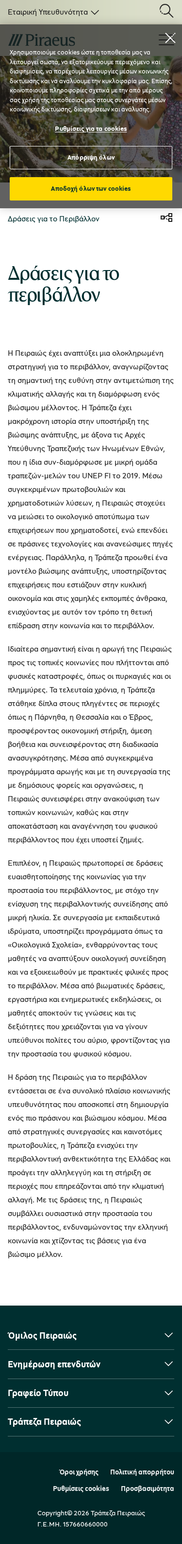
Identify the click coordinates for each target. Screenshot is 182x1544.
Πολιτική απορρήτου (142, 1472)
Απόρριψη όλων (91, 157)
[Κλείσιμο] (170, 38)
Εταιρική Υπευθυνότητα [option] (48, 11)
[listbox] (51, 11)
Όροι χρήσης (79, 1472)
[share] (166, 218)
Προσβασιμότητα (147, 1488)
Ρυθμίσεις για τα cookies (91, 128)
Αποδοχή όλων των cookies (91, 188)
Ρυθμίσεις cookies (81, 1488)
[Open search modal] (166, 11)
